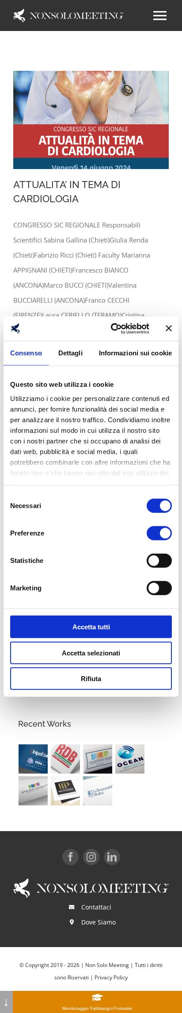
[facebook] (70, 857)
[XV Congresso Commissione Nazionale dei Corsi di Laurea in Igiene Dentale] (115, 785)
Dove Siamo (98, 922)
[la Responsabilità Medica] (98, 791)
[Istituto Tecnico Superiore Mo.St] (33, 791)
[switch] (159, 533)
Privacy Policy (111, 977)
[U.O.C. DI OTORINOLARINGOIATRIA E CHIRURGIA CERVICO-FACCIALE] (98, 759)
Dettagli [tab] (70, 353)
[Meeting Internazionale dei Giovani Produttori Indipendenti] (118, 785)
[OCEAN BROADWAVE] (130, 759)
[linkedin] (112, 857)
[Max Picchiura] (65, 791)
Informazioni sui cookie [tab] (135, 353)
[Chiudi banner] (169, 328)
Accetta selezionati (91, 652)
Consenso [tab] (26, 353)
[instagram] (91, 857)
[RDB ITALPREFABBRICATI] (65, 759)
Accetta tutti (91, 627)
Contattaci (96, 907)
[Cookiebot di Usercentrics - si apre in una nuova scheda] (112, 328)
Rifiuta (91, 678)
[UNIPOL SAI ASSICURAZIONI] (33, 759)
